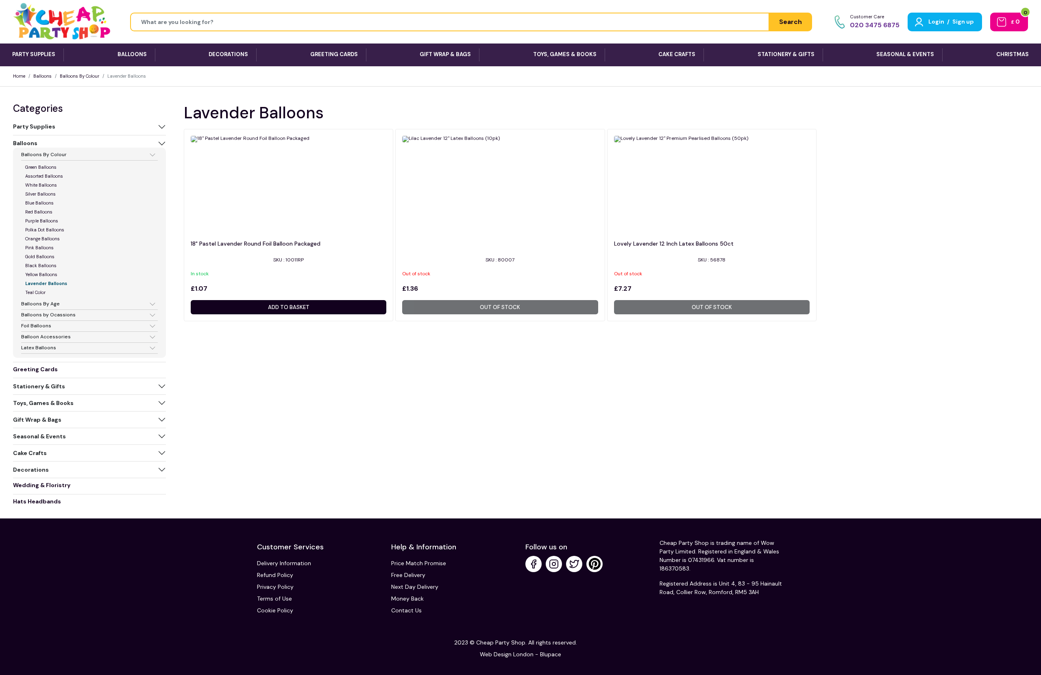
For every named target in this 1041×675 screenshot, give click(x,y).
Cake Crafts (30, 453)
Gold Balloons (39, 256)
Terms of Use (274, 598)
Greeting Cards (35, 369)
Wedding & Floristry (41, 485)
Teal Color (35, 292)
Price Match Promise (418, 563)
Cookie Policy (275, 610)
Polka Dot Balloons (44, 230)
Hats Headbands (37, 501)
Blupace (550, 654)
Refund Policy (275, 575)
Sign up (963, 21)
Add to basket (288, 307)
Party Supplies (34, 126)
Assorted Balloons (44, 176)
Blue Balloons (39, 203)
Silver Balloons (40, 194)
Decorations (31, 469)
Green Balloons (41, 167)
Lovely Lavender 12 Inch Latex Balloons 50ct (674, 243)
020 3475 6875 (874, 25)
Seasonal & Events (39, 436)
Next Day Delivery (414, 586)
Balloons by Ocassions (48, 315)
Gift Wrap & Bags (37, 419)
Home (19, 76)
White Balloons (41, 185)
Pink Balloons (39, 247)
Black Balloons (41, 265)
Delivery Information (284, 563)
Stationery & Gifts (39, 386)
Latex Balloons (38, 348)
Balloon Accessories (46, 337)
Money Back (407, 598)
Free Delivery (408, 575)
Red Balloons (38, 212)
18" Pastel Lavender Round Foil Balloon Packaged (255, 243)
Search (790, 21)
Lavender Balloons (46, 283)
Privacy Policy (275, 586)
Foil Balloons (36, 326)
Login (936, 21)
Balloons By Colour (79, 76)
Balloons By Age (40, 304)
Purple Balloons (41, 221)
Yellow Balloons (41, 274)
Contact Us (406, 610)
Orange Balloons (42, 239)
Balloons (42, 76)
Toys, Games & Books (43, 403)
